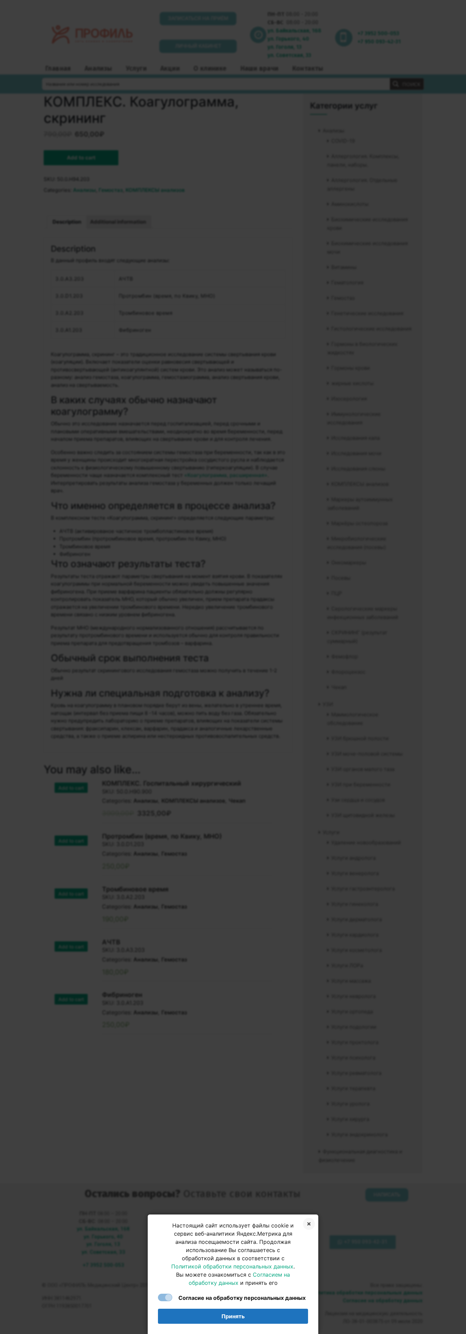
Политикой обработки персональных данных (232, 1266)
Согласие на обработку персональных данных (242, 1297)
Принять (233, 1316)
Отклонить (309, 1224)
